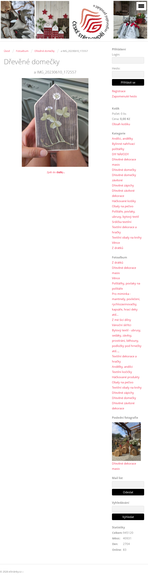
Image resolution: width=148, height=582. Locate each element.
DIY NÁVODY (120, 154)
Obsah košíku (121, 124)
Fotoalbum (22, 51)
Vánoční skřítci (121, 325)
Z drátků (117, 248)
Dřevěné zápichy (123, 185)
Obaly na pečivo (122, 206)
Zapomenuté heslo (124, 96)
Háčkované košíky (124, 201)
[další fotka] (100, 122)
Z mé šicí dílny (121, 320)
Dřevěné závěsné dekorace (123, 193)
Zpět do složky (55, 172)
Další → (61, 172)
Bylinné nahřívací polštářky (123, 146)
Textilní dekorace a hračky (124, 229)
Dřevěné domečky (44, 51)
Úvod (7, 51)
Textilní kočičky (122, 372)
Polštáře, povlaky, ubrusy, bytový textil (125, 213)
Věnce (116, 243)
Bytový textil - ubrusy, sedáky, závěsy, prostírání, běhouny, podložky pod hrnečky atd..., (126, 340)
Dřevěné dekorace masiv (124, 161)
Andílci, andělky (122, 138)
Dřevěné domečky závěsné (124, 177)
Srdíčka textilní (121, 222)
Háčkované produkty (126, 377)
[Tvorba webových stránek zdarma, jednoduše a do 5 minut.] (23, 572)
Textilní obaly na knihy (127, 237)
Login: (116, 54)
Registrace (118, 91)
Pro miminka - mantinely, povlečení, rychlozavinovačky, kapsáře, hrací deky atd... (126, 304)
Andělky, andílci (122, 367)
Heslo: (116, 68)
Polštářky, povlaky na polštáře (126, 285)
